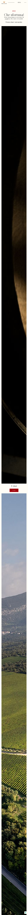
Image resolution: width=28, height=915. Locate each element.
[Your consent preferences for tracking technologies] (25, 912)
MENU (19, 2)
